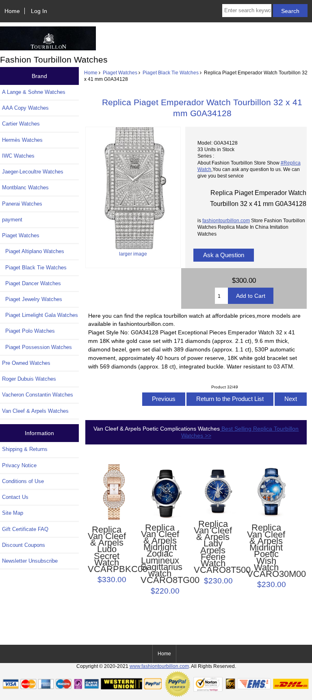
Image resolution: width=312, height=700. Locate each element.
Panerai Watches (22, 204)
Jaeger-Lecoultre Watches (32, 172)
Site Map (12, 513)
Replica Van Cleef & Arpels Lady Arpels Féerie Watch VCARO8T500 (213, 547)
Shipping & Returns (25, 449)
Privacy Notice (19, 465)
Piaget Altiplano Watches (33, 251)
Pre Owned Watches (26, 363)
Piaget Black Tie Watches (171, 72)
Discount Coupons (23, 545)
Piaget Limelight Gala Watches (40, 315)
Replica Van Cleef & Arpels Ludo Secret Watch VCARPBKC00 (107, 550)
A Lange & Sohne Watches (33, 92)
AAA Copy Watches (25, 108)
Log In (39, 11)
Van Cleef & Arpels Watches (35, 411)
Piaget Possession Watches (37, 347)
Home (12, 11)
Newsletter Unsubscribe (30, 561)
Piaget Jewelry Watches (32, 299)
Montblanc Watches (25, 187)
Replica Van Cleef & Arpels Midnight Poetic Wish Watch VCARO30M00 (266, 550)
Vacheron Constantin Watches (37, 395)
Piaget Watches (120, 72)
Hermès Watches (22, 140)
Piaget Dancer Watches (31, 283)
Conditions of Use (23, 481)
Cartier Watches (21, 124)
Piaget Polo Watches (28, 331)
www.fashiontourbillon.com (159, 666)
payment (12, 220)
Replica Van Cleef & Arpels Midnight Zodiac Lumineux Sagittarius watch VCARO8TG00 (160, 554)
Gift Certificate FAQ (25, 529)
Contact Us (15, 497)
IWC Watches (18, 156)
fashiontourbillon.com (226, 220)
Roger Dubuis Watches (29, 379)
